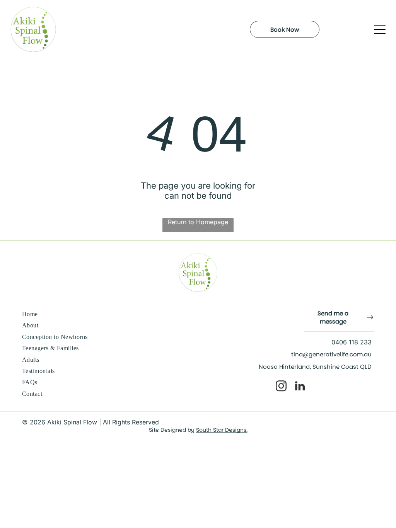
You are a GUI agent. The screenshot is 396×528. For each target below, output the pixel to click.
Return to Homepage (198, 222)
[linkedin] (300, 387)
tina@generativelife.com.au (331, 354)
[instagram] (281, 387)
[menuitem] (108, 314)
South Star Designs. (222, 430)
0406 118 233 (351, 342)
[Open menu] (380, 29)
